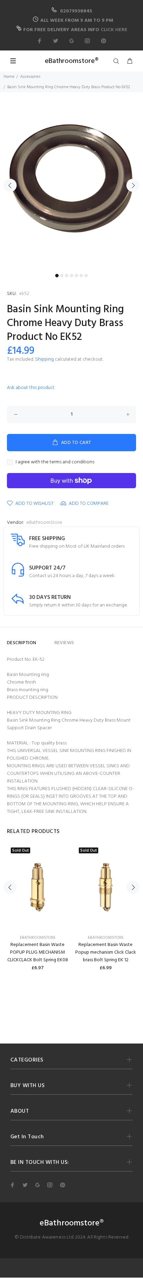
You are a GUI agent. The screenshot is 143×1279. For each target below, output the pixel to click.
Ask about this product (30, 388)
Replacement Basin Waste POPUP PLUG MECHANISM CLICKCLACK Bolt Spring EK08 (37, 952)
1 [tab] (57, 275)
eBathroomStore (44, 523)
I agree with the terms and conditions (55, 462)
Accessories (30, 76)
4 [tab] (71, 275)
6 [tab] (81, 275)
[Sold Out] (37, 887)
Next (133, 185)
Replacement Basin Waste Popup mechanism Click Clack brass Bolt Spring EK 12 (105, 952)
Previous (10, 185)
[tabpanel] (71, 181)
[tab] (45, 640)
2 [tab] (62, 275)
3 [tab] (66, 275)
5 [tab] (76, 275)
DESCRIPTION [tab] (21, 643)
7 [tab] (86, 275)
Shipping (44, 359)
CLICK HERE (114, 30)
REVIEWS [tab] (64, 643)
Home (8, 76)
